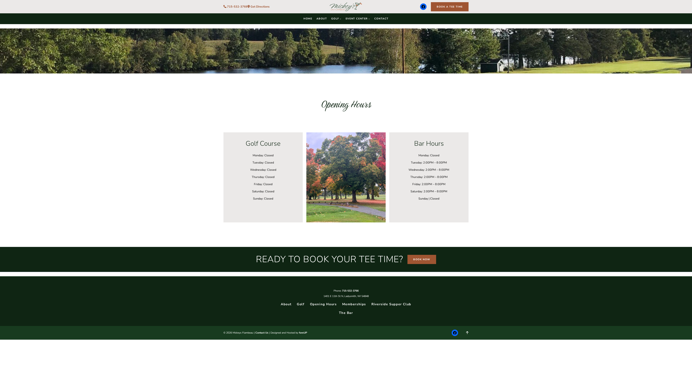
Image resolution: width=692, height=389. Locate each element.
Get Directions (260, 7)
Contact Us (261, 332)
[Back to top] (467, 333)
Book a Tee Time (450, 6)
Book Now (421, 259)
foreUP (303, 332)
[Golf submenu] (340, 18)
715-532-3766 (237, 7)
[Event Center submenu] (369, 18)
